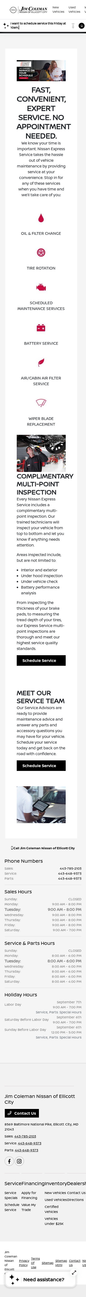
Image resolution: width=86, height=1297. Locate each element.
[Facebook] (9, 1161)
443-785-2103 (70, 868)
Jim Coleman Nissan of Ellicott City (11, 1263)
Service (13, 1183)
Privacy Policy (24, 1263)
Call (44, 848)
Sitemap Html (61, 1263)
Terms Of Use (35, 1263)
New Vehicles (55, 1192)
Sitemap (48, 1263)
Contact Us (24, 1113)
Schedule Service (39, 660)
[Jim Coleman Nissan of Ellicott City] (28, 9)
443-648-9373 (69, 873)
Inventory (56, 1183)
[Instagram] (19, 1161)
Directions (75, 1199)
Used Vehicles (56, 1199)
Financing (33, 1183)
